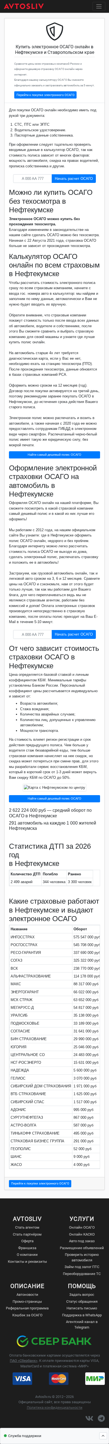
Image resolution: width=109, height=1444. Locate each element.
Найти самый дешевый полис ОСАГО (54, 454)
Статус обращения (82, 1301)
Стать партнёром (27, 1234)
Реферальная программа (27, 1308)
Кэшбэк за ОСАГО (27, 1315)
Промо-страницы (27, 1301)
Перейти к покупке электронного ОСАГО (45, 95)
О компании (27, 1255)
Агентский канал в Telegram (82, 1324)
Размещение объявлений (82, 1248)
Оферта (27, 1241)
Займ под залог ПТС (82, 1267)
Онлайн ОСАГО (82, 1227)
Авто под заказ (82, 1241)
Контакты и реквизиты (27, 1261)
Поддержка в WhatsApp (82, 1315)
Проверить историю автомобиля (82, 1257)
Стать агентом (27, 1227)
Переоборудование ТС (82, 1274)
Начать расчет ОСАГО (74, 179)
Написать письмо (82, 1308)
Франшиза (27, 1248)
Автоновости (27, 1294)
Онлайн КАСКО (82, 1234)
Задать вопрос (81, 1294)
